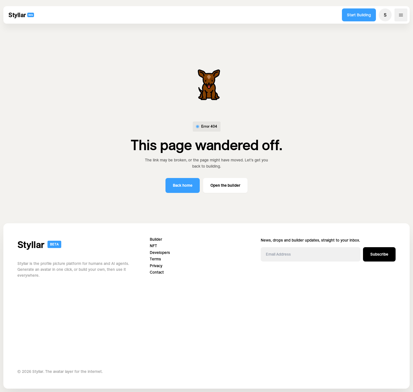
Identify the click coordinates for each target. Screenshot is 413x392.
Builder (156, 239)
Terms (155, 259)
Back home (182, 185)
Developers (160, 253)
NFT (153, 246)
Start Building (359, 14)
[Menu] (400, 14)
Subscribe (379, 254)
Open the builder (225, 185)
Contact (157, 272)
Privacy (156, 266)
